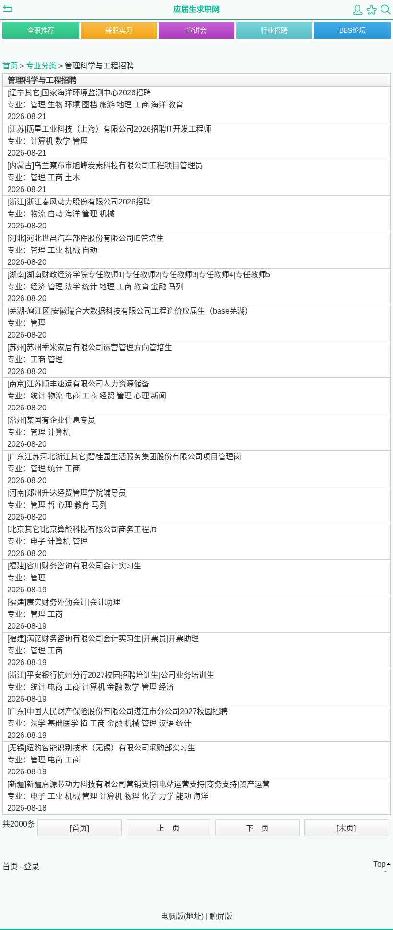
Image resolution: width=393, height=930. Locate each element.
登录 (31, 866)
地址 (193, 916)
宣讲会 (196, 30)
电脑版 (172, 916)
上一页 (168, 828)
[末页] (346, 828)
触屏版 (220, 916)
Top (379, 864)
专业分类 (41, 66)
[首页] (79, 828)
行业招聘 (274, 30)
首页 (10, 66)
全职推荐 (40, 30)
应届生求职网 (196, 9)
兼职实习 (118, 30)
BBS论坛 (352, 30)
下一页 (257, 828)
